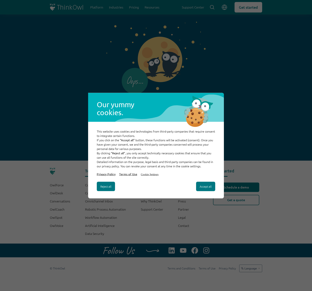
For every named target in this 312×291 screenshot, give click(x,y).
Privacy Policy (106, 174)
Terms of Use (128, 174)
